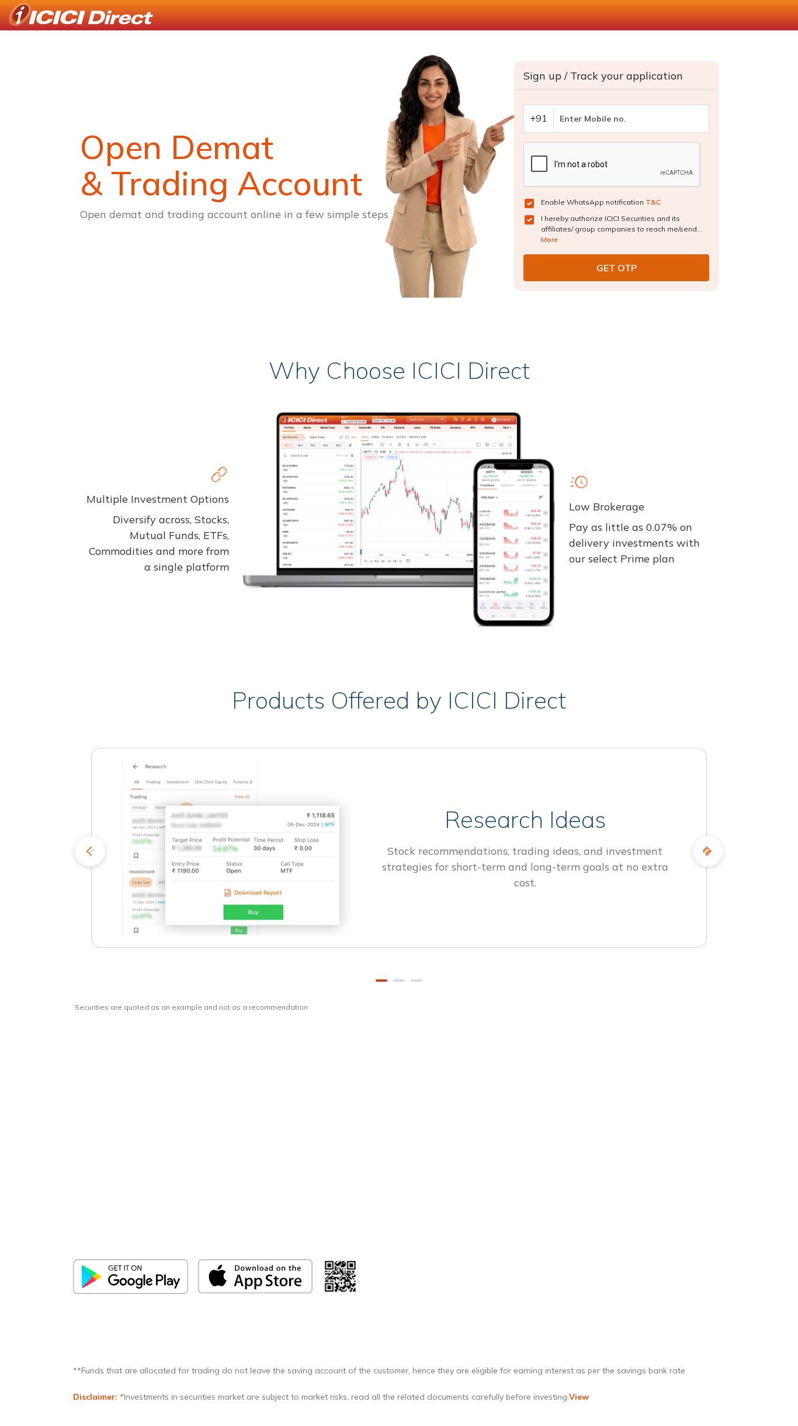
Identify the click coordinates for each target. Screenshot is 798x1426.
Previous (90, 851)
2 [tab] (399, 980)
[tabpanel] (399, 856)
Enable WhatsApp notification (601, 202)
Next (708, 851)
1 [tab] (381, 980)
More (549, 239)
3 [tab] (416, 980)
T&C (653, 202)
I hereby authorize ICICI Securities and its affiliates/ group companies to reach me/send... (621, 229)
